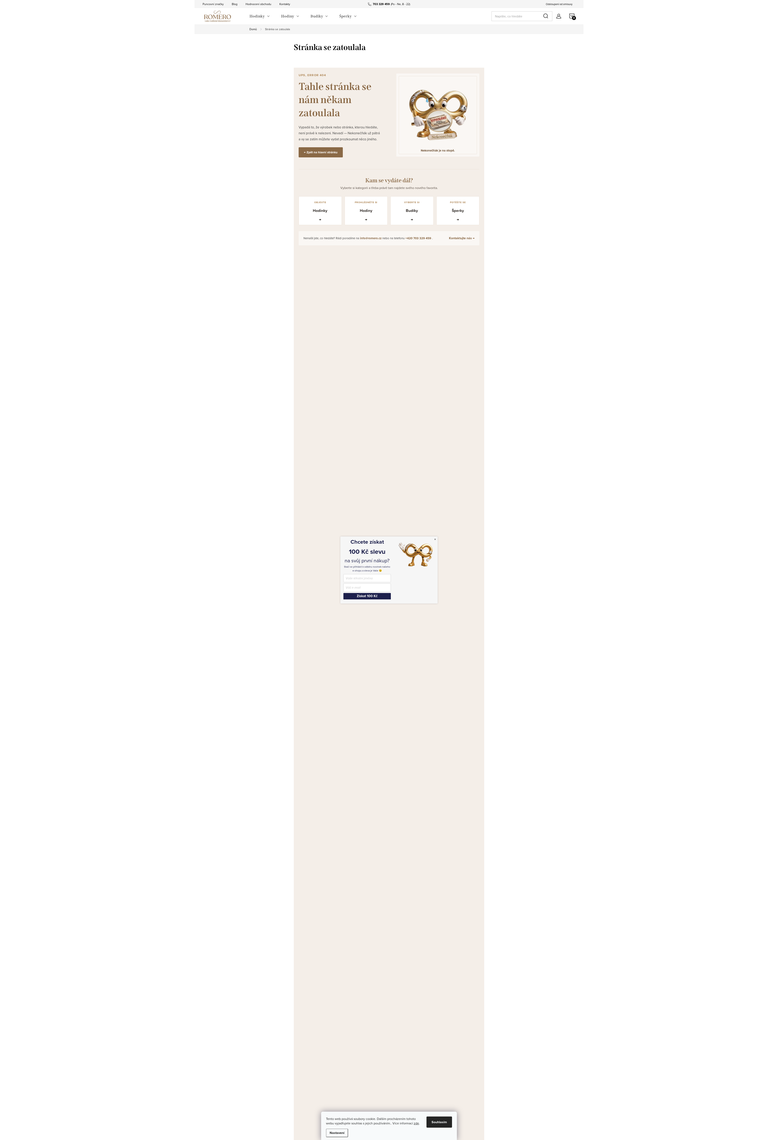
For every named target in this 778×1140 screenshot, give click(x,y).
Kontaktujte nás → (461, 238)
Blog (234, 4)
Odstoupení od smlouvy (559, 4)
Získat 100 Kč (367, 596)
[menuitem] (260, 16)
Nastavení (337, 1132)
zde (416, 1123)
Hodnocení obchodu (258, 4)
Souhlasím (439, 1122)
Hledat (546, 16)
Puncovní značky (213, 4)
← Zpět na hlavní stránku (321, 152)
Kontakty (284, 4)
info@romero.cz (371, 238)
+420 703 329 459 (418, 238)
